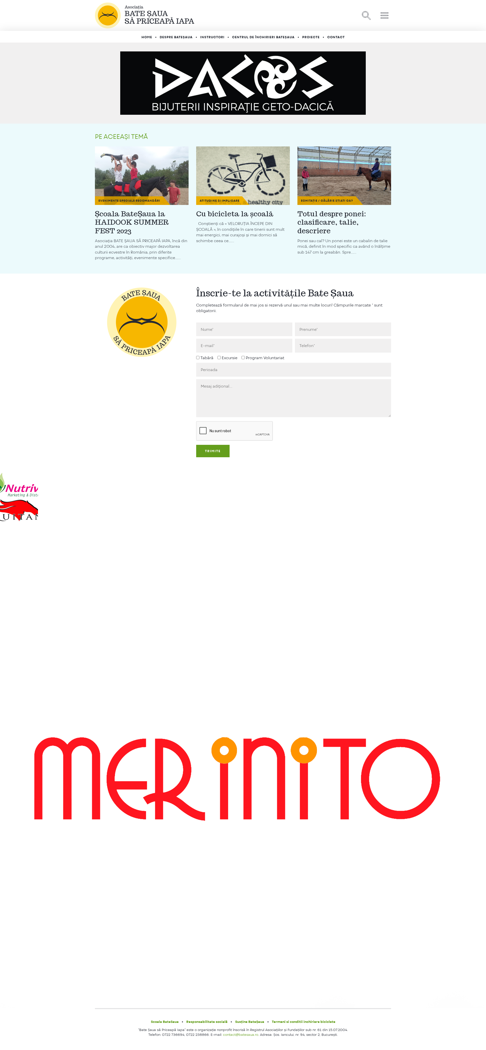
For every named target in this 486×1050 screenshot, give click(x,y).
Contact (336, 37)
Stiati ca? (344, 200)
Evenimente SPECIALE (116, 200)
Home (146, 37)
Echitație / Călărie (318, 200)
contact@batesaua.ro (240, 1034)
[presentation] (234, 431)
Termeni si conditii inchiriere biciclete (303, 1021)
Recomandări (148, 200)
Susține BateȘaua (249, 1021)
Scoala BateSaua (165, 1021)
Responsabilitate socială (207, 1021)
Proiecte (311, 37)
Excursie (229, 357)
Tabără (206, 357)
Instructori (212, 37)
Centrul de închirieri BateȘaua (263, 37)
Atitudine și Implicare (219, 200)
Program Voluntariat (265, 357)
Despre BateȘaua (176, 37)
